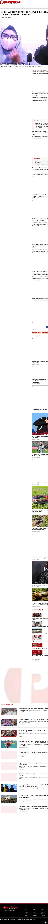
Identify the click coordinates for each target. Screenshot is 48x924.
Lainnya (44, 6)
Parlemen (43, 913)
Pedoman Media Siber (14, 919)
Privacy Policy (22, 919)
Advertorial (15, 6)
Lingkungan (21, 801)
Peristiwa (10, 6)
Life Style (35, 907)
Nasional (38, 6)
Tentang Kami (3, 919)
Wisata (34, 909)
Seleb (26, 913)
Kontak (34, 919)
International (22, 6)
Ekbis (26, 909)
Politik (5, 6)
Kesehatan (27, 910)
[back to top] (45, 922)
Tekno (34, 912)
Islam (42, 907)
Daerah (33, 6)
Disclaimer (27, 919)
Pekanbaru (35, 332)
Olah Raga (28, 6)
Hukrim (20, 736)
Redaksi (7, 919)
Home (2, 6)
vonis (40, 332)
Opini (34, 910)
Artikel (20, 713)
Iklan (31, 919)
